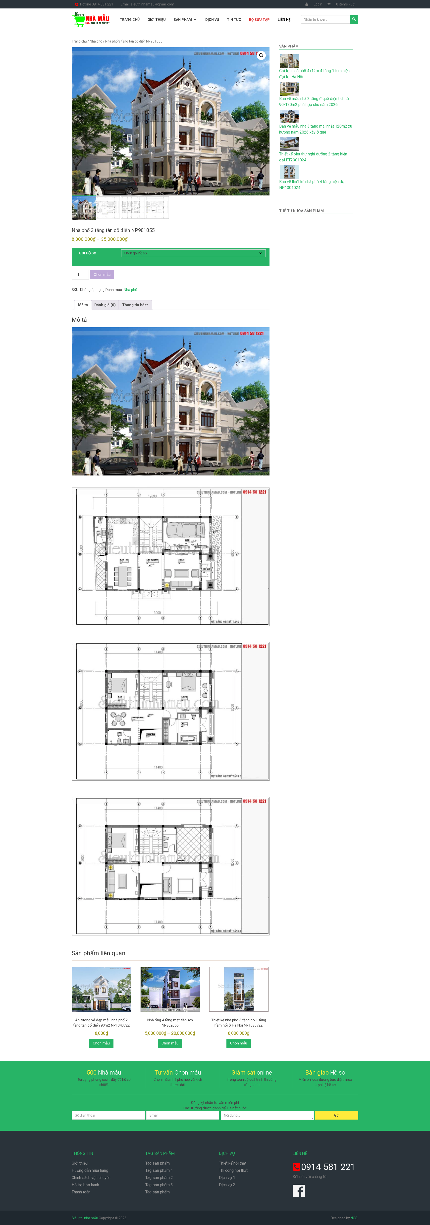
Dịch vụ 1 (227, 1177)
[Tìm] (354, 19)
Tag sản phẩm (157, 1163)
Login (318, 4)
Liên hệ (284, 20)
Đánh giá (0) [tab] (105, 305)
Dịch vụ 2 (227, 1184)
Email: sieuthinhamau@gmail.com (147, 4)
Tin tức (234, 20)
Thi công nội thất (233, 1170)
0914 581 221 (328, 1167)
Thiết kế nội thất (232, 1163)
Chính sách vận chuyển (91, 1177)
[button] (261, 55)
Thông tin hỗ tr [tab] (135, 305)
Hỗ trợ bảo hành (85, 1184)
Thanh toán (81, 1192)
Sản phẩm (183, 20)
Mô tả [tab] (83, 305)
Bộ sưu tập (259, 20)
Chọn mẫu (102, 274)
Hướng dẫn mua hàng (90, 1170)
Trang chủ (130, 20)
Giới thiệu (157, 20)
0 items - (345, 4)
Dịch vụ (212, 20)
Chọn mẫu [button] (101, 1043)
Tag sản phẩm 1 (159, 1170)
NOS (354, 1218)
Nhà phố (96, 41)
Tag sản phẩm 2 (159, 1177)
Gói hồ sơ (87, 253)
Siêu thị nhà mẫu (85, 1218)
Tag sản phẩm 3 (159, 1184)
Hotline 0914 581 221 (96, 4)
